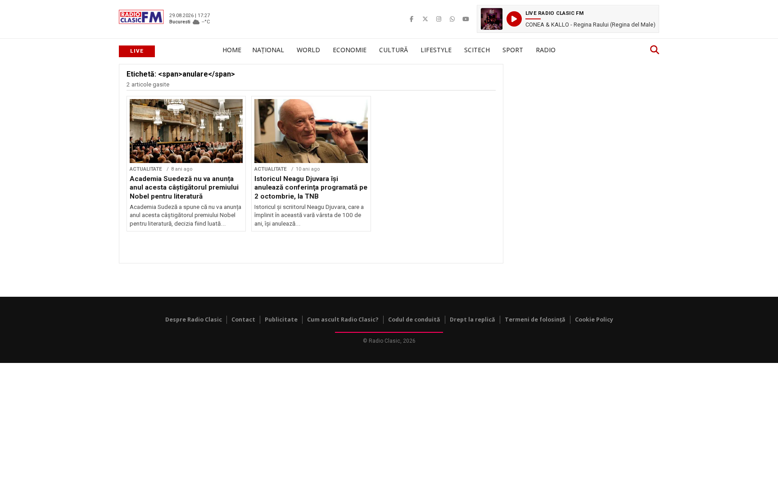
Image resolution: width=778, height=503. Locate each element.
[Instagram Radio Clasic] (438, 19)
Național (268, 49)
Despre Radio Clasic (193, 319)
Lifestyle (436, 49)
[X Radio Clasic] (425, 19)
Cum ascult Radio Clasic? (343, 319)
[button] (568, 19)
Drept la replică (472, 319)
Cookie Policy (594, 319)
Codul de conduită (414, 319)
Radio (546, 49)
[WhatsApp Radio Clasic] (452, 19)
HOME (231, 49)
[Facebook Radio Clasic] (411, 19)
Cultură (393, 49)
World (308, 49)
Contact (243, 319)
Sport (512, 49)
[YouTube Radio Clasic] (465, 19)
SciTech (477, 49)
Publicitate (281, 319)
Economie (349, 49)
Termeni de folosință (535, 319)
